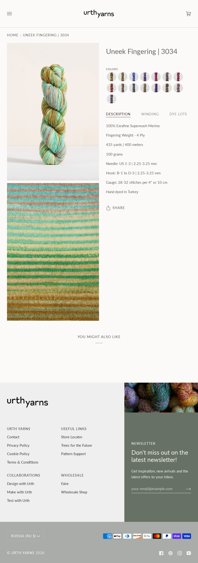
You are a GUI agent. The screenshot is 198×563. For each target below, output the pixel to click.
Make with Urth (19, 492)
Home (12, 35)
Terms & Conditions (22, 462)
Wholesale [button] (72, 475)
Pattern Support (73, 454)
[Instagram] (179, 553)
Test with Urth (18, 500)
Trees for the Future (76, 445)
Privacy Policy (18, 445)
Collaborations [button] (23, 475)
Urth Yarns (23, 553)
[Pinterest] (170, 553)
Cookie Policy (18, 454)
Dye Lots (178, 114)
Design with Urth (20, 483)
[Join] (184, 488)
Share (119, 208)
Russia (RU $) (23, 536)
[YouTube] (189, 553)
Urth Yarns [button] (18, 429)
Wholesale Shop (74, 492)
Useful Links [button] (74, 429)
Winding (150, 114)
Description (118, 114)
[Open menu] (14, 13)
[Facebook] (161, 553)
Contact (13, 437)
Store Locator (71, 437)
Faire (65, 483)
